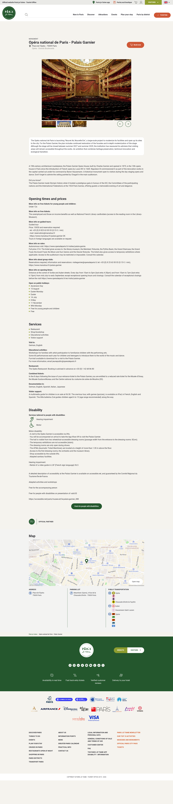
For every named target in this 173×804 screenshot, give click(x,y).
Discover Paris (35, 732)
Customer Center (95, 745)
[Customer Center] (141, 2)
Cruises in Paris (35, 747)
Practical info (64, 747)
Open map (136, 582)
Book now (137, 45)
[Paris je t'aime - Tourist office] (9, 13)
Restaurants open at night (41, 751)
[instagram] (74, 665)
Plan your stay (35, 743)
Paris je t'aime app (103, 2)
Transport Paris (36, 762)
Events (32, 740)
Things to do (34, 736)
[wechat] (90, 665)
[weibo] (98, 665)
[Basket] (135, 2)
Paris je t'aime (33, 634)
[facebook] (70, 665)
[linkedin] (78, 665)
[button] (120, 124)
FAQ (89, 748)
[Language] (167, 2)
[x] (103, 665)
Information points (67, 736)
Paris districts (35, 758)
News (60, 740)
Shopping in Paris (36, 754)
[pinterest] (86, 665)
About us (62, 732)
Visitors (134, 650)
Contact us (63, 751)
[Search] (26, 14)
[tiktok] (82, 665)
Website (120, 650)
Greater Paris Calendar (68, 743)
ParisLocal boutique (124, 2)
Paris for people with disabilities (86, 506)
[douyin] (94, 665)
